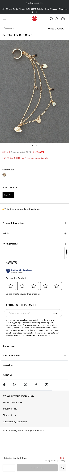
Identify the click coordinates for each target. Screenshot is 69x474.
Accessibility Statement (15, 421)
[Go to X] (25, 384)
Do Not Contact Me (12, 402)
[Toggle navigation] (5, 19)
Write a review (56, 28)
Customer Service (12, 355)
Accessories (9, 28)
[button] (51, 18)
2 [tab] (36, 12)
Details (40, 9)
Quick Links (9, 346)
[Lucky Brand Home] (34, 18)
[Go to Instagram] (15, 384)
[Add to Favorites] (62, 467)
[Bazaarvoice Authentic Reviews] (20, 271)
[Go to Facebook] (36, 384)
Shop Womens (51, 9)
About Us (7, 374)
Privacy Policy (44, 335)
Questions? (9, 365)
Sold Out (37, 468)
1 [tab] (32, 12)
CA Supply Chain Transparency (18, 395)
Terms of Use (11, 335)
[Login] (56, 19)
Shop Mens (64, 9)
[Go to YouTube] (46, 384)
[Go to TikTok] (4, 384)
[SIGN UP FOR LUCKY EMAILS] (55, 313)
